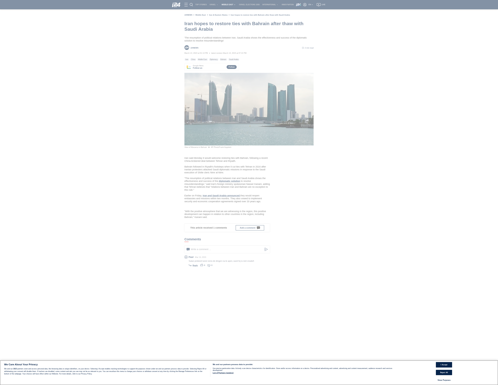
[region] (249, 372)
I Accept (444, 365)
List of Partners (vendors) (223, 373)
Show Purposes (444, 380)
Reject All (444, 372)
